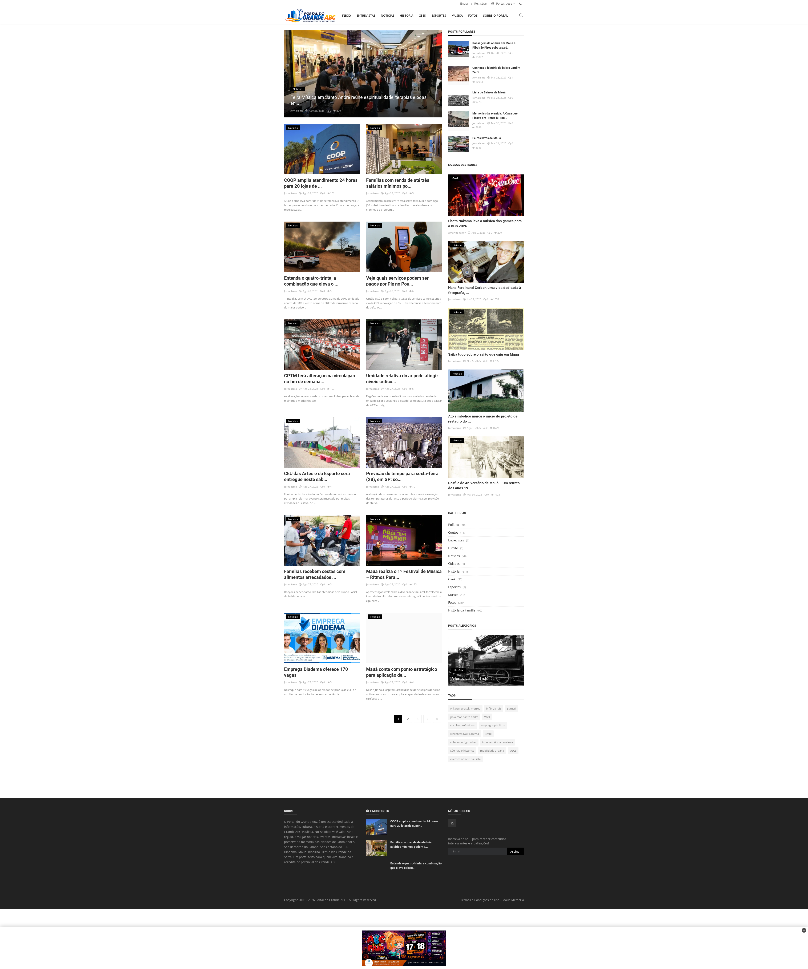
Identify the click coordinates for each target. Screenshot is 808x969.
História (406, 15)
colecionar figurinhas (463, 742)
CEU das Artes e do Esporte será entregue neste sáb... (317, 476)
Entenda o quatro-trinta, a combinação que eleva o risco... (416, 865)
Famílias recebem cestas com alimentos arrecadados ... (314, 574)
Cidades (454, 563)
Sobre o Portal (495, 15)
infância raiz (493, 708)
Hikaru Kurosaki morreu (465, 708)
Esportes (439, 15)
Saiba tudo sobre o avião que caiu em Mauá (483, 354)
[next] (435, 74)
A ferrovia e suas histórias (472, 678)
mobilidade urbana (492, 750)
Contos (453, 532)
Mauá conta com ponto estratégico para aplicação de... (401, 672)
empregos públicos (493, 725)
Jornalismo (296, 110)
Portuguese (503, 3)
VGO (487, 717)
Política (453, 524)
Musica (457, 15)
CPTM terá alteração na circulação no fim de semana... (319, 378)
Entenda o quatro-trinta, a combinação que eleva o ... (311, 281)
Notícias (387, 15)
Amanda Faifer (457, 232)
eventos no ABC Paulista (465, 759)
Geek (422, 15)
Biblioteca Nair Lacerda (464, 734)
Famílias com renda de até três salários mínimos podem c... (411, 844)
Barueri (511, 708)
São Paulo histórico (462, 750)
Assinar (515, 851)
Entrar (464, 3)
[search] (521, 15)
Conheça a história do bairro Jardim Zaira (496, 70)
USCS (513, 750)
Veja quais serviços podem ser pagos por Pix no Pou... (397, 281)
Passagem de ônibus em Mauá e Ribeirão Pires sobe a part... (494, 45)
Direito (453, 548)
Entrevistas (365, 15)
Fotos (473, 15)
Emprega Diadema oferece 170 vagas (316, 672)
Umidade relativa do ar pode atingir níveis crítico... (402, 378)
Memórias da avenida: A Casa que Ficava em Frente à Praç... (495, 116)
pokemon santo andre (464, 717)
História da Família (461, 610)
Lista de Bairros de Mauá (489, 92)
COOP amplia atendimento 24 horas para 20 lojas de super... (414, 823)
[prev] (291, 74)
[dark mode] (520, 3)
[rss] (452, 823)
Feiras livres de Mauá (486, 138)
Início (346, 15)
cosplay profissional (462, 725)
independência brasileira (497, 742)
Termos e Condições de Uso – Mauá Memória (492, 900)
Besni (488, 734)
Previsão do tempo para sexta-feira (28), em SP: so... (402, 476)
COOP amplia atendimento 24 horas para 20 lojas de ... (320, 183)
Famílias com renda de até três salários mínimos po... (397, 183)
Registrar (480, 3)
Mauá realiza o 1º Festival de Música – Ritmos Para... (404, 574)
